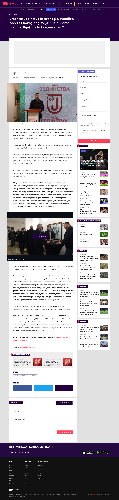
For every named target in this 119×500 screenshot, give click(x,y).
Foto (10, 486)
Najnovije (12, 465)
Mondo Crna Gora (43, 462)
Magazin (11, 476)
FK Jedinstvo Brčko (21, 376)
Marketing (19, 494)
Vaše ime (83, 87)
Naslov (83, 81)
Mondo (11, 462)
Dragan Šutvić (24, 73)
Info (10, 470)
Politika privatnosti (70, 494)
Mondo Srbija (27, 462)
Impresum (28, 494)
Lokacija (83, 100)
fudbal (33, 376)
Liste (25, 483)
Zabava (26, 473)
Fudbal (15, 14)
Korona (11, 468)
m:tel (94, 494)
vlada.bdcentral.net (27, 347)
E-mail (83, 94)
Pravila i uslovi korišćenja (17, 497)
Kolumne (11, 483)
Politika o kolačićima (48, 494)
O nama (11, 494)
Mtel (10, 481)
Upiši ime (16, 411)
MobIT (11, 478)
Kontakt (36, 494)
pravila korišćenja (96, 130)
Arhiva (59, 494)
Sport (10, 14)
